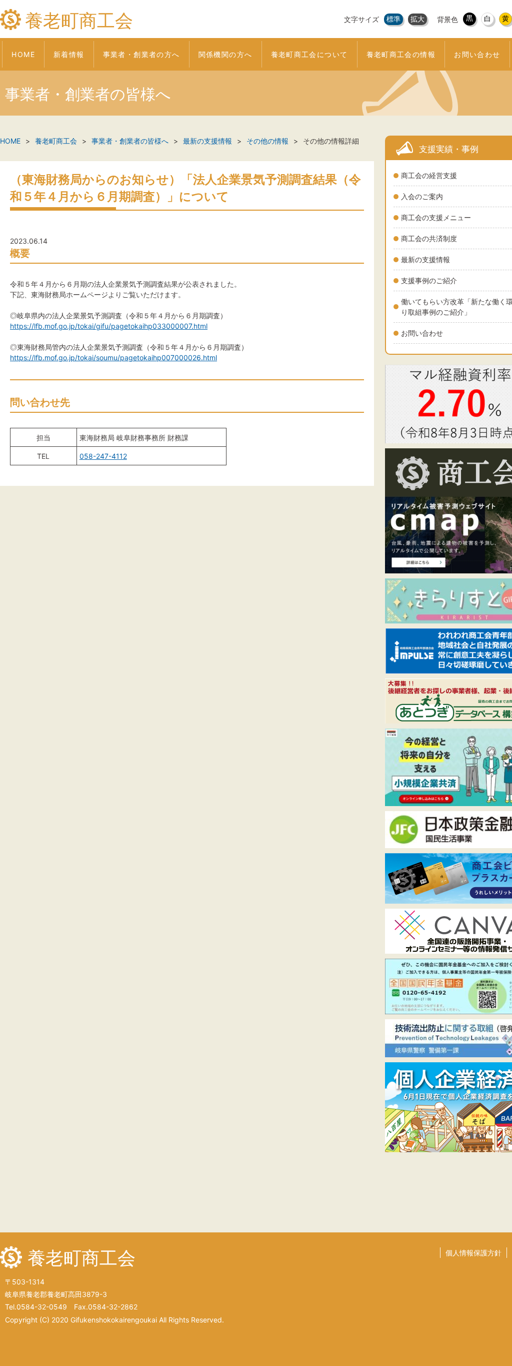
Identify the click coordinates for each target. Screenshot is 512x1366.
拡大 (417, 19)
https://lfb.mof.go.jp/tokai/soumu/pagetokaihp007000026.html (113, 357)
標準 (393, 19)
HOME (10, 141)
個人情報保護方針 (474, 1252)
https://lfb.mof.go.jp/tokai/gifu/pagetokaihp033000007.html (109, 326)
